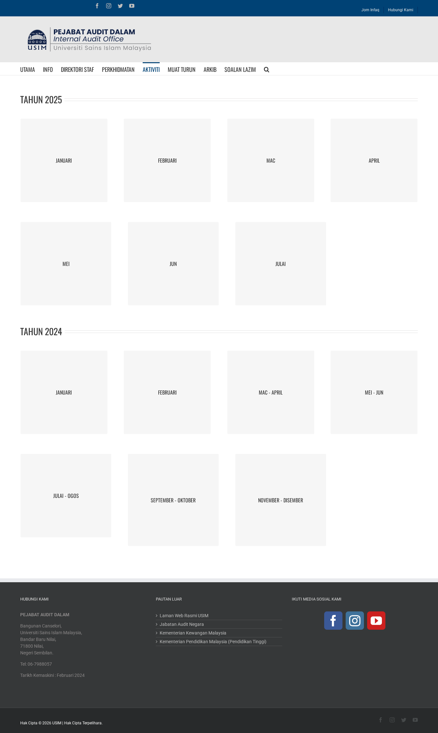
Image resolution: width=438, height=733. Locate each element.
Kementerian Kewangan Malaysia (193, 632)
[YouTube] (376, 620)
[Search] (266, 68)
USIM (56, 723)
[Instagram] (355, 620)
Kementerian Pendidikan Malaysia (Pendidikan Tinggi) (213, 641)
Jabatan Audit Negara (182, 624)
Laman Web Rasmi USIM (184, 615)
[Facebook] (333, 620)
